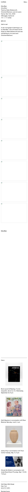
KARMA (3, 2)
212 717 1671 (5, 488)
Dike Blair (4, 231)
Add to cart (4, 24)
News (2, 360)
